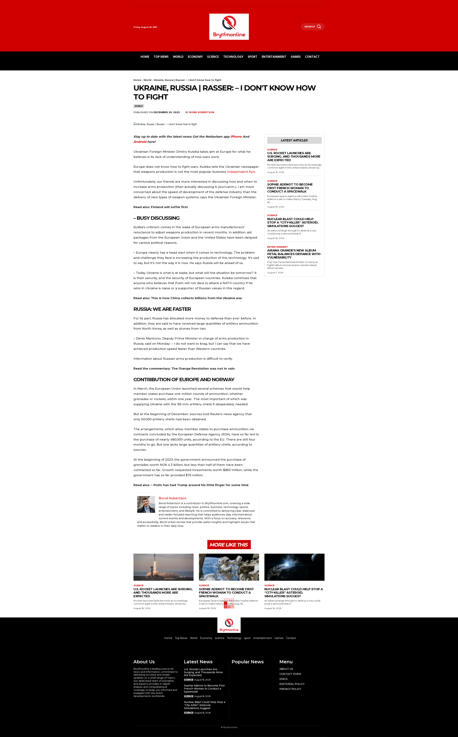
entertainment (277, 247)
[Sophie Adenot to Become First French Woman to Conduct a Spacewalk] (229, 567)
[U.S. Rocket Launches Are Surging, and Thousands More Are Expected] (163, 567)
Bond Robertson (201, 112)
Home (137, 80)
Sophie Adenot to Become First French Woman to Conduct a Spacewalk (290, 188)
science (272, 149)
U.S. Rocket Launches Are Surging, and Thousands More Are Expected (293, 156)
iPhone (236, 136)
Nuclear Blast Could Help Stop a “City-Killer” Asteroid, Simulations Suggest (292, 222)
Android (139, 142)
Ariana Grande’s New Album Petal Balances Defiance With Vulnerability (293, 254)
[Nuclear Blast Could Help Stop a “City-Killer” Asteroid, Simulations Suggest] (294, 567)
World (147, 80)
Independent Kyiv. (241, 171)
